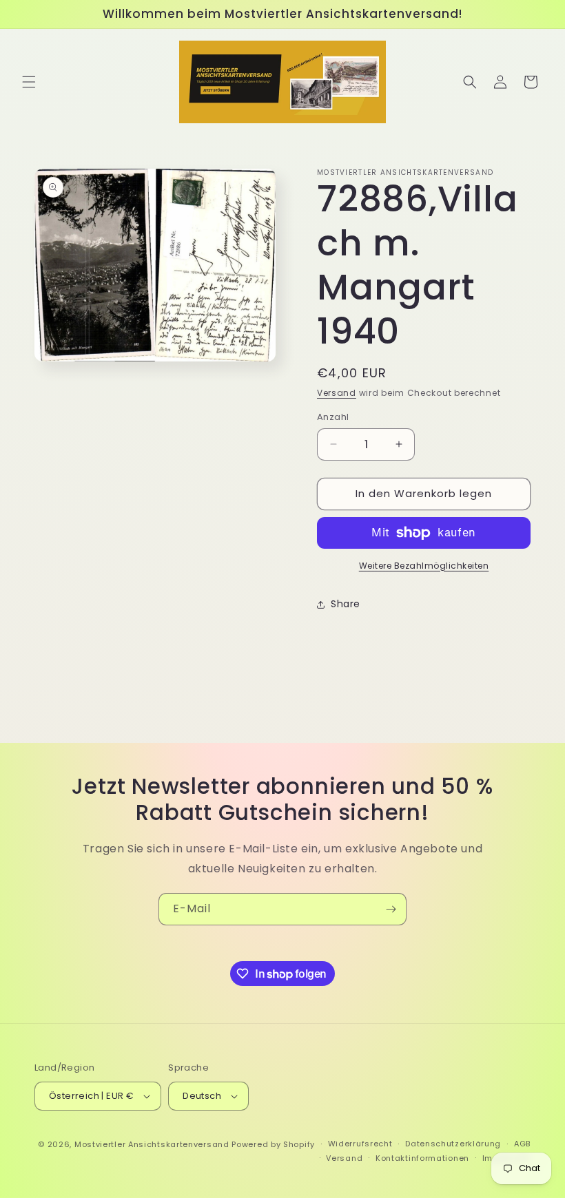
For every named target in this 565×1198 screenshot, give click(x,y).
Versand (336, 393)
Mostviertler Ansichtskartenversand (151, 1144)
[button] (29, 82)
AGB (522, 1143)
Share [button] (345, 604)
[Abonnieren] (391, 909)
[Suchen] (470, 82)
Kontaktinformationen (422, 1158)
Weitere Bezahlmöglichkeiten (424, 565)
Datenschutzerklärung (453, 1143)
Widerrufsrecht (360, 1143)
